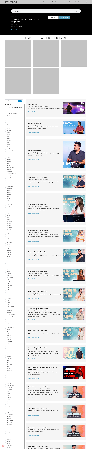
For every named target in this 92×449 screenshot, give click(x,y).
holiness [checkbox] (8, 321)
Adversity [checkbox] (9, 119)
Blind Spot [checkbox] (9, 146)
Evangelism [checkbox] (9, 227)
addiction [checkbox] (9, 117)
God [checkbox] (8, 283)
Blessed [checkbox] (8, 144)
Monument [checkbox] (9, 408)
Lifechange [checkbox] (9, 364)
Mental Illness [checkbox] (10, 389)
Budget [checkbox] (8, 155)
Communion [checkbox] (9, 169)
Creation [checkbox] (9, 194)
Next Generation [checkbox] (10, 420)
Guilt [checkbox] (8, 308)
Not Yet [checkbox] (8, 428)
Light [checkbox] (8, 366)
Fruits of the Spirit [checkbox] (11, 267)
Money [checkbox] (8, 406)
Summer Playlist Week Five (37, 271)
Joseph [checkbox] (8, 350)
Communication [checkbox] (10, 167)
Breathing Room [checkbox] (10, 153)
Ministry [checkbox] (8, 393)
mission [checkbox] (8, 399)
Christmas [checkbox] (9, 161)
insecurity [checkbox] (9, 335)
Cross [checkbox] (8, 196)
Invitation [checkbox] (9, 343)
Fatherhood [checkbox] (9, 242)
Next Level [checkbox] (9, 422)
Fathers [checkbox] (8, 244)
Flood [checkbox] (8, 258)
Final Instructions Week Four (38, 387)
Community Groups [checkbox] (11, 173)
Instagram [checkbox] (9, 339)
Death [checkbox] (8, 202)
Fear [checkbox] (8, 248)
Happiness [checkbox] (9, 310)
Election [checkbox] (8, 217)
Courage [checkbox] (9, 192)
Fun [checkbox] (7, 269)
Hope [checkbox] (8, 325)
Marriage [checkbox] (9, 379)
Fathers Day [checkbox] (9, 246)
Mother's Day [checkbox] (10, 410)
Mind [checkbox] (8, 391)
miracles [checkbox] (9, 397)
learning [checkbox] (8, 360)
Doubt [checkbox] (8, 213)
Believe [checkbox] (8, 138)
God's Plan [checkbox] (9, 285)
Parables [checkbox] (9, 437)
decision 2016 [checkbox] (10, 204)
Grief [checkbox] (8, 300)
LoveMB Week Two (34, 123)
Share (53, 17)
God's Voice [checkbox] (9, 287)
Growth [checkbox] (8, 304)
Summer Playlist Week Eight (38, 204)
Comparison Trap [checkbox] (11, 177)
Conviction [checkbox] (9, 188)
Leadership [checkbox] (9, 358)
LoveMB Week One (34, 150)
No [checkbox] (7, 426)
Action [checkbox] (8, 115)
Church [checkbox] (8, 163)
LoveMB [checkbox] (9, 377)
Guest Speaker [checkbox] (10, 306)
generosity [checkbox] (9, 273)
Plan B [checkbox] (8, 447)
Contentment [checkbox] (10, 186)
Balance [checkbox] (8, 132)
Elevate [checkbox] (8, 219)
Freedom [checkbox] (9, 262)
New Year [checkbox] (9, 418)
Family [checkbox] (8, 236)
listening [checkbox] (8, 368)
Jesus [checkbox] (8, 347)
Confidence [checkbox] (9, 184)
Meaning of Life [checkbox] (10, 385)
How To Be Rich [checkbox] (10, 327)
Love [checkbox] (8, 374)
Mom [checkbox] (8, 401)
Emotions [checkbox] (9, 223)
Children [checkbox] (8, 159)
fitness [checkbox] (8, 256)
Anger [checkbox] (8, 121)
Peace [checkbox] (8, 443)
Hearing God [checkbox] (10, 316)
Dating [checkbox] (8, 198)
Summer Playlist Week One (37, 348)
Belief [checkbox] (8, 136)
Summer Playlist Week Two (37, 330)
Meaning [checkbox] (9, 383)
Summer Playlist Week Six (37, 252)
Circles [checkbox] (8, 165)
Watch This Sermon (33, 111)
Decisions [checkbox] (9, 206)
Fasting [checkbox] (8, 240)
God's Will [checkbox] (9, 289)
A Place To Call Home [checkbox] (12, 113)
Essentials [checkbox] (9, 225)
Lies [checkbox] (8, 362)
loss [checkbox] (8, 372)
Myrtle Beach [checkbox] (10, 414)
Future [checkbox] (8, 271)
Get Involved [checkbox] (10, 277)
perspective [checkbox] (9, 445)
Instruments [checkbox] (9, 341)
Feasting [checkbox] (9, 252)
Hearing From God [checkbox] (11, 314)
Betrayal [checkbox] (8, 140)
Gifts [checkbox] (8, 279)
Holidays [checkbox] (9, 318)
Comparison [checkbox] (9, 175)
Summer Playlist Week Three (38, 309)
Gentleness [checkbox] (9, 275)
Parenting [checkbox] (9, 439)
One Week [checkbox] (9, 432)
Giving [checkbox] (8, 281)
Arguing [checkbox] (8, 126)
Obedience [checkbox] (9, 430)
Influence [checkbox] (9, 333)
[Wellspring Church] (11, 2)
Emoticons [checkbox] (9, 221)
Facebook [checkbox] (9, 229)
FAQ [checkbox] (8, 238)
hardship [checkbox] (9, 312)
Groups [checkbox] (8, 302)
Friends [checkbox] (8, 265)
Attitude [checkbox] (8, 128)
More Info (14, 29)
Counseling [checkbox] (9, 190)
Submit (20, 100)
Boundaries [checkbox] (9, 148)
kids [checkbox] (8, 354)
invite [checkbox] (8, 345)
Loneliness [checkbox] (9, 370)
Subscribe (64, 17)
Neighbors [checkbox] (9, 416)
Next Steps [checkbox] (9, 424)
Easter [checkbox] (8, 215)
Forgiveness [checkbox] (9, 260)
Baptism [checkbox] (8, 134)
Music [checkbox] (8, 412)
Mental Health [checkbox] (10, 387)
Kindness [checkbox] (9, 356)
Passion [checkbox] (8, 441)
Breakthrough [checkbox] (10, 151)
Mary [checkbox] (8, 381)
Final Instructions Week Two (38, 428)
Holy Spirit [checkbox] (9, 323)
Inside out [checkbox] (9, 337)
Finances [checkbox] (9, 254)
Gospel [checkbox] (8, 291)
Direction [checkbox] (9, 211)
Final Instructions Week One (38, 446)
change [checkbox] (8, 157)
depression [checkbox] (9, 209)
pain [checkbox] (8, 435)
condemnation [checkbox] (10, 182)
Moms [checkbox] (8, 403)
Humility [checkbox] (8, 329)
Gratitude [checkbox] (9, 298)
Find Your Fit (32, 104)
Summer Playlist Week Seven (38, 230)
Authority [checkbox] (9, 130)
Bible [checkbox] (8, 142)
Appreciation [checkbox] (9, 124)
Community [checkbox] (9, 171)
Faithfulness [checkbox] (9, 233)
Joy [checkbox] (7, 352)
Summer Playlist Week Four (37, 291)
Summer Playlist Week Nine (37, 177)
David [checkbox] (8, 200)
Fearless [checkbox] (9, 250)
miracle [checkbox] (8, 395)
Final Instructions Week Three (38, 408)
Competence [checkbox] (10, 180)
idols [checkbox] (8, 331)
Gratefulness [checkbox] (10, 296)
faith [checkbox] (8, 231)
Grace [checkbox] (8, 294)
